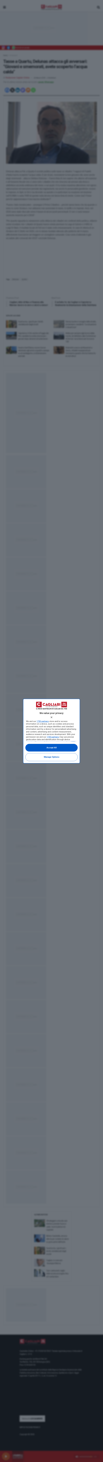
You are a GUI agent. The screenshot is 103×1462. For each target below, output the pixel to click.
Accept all (52, 747)
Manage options (51, 757)
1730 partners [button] (43, 721)
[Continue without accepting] (51, 717)
